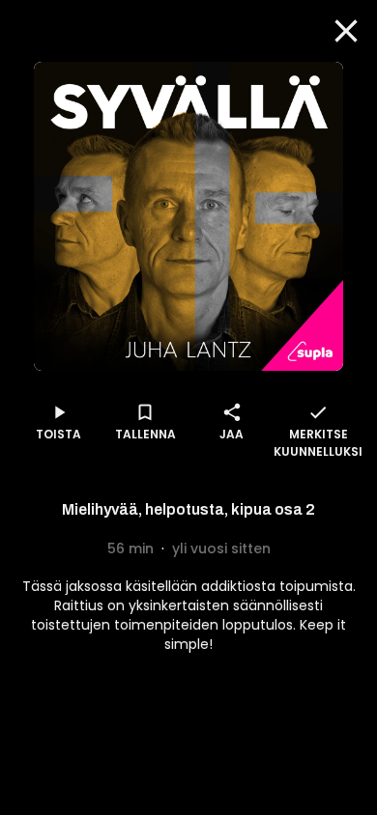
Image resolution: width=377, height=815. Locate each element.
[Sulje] (346, 31)
